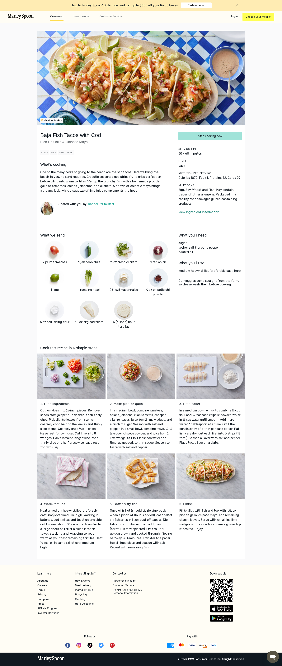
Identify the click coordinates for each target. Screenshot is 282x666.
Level (182, 161)
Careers (42, 585)
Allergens (186, 185)
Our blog (80, 599)
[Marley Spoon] (51, 659)
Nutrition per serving (194, 173)
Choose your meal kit (258, 16)
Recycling (81, 594)
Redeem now (196, 5)
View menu (56, 16)
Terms (41, 589)
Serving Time (187, 149)
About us (42, 580)
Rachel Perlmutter (101, 204)
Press (40, 603)
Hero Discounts (84, 603)
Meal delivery (83, 585)
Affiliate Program (47, 608)
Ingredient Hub (84, 589)
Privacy (41, 594)
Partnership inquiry (124, 580)
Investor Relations (48, 612)
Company (43, 599)
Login (234, 16)
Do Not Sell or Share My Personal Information (127, 591)
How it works (81, 16)
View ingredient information (198, 212)
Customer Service (111, 16)
